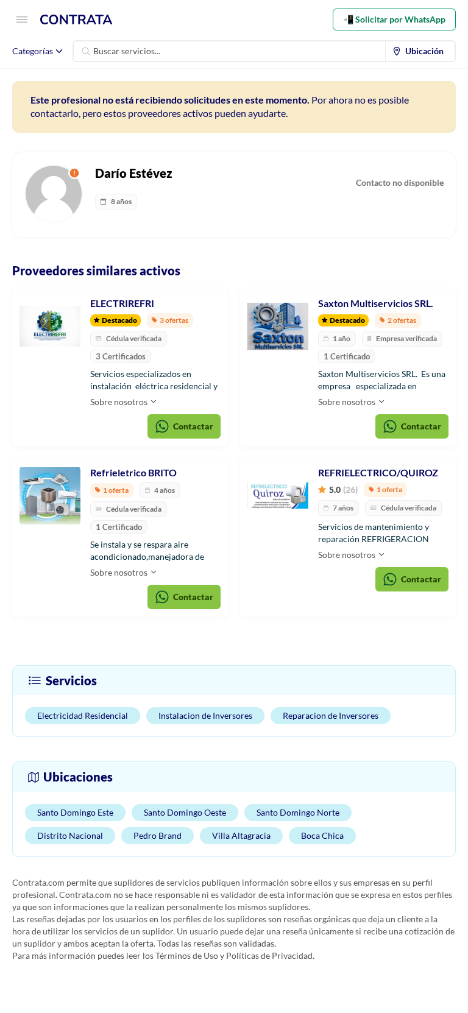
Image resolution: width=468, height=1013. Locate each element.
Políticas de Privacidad (269, 955)
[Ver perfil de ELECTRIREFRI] (50, 326)
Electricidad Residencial (82, 715)
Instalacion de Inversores (205, 715)
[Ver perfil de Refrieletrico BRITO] (50, 495)
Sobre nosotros (119, 402)
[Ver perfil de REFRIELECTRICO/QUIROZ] (277, 495)
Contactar (193, 426)
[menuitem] (420, 51)
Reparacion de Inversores (330, 715)
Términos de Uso (186, 955)
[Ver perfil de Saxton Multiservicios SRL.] (277, 326)
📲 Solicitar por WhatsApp (394, 19)
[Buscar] (86, 51)
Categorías (32, 51)
